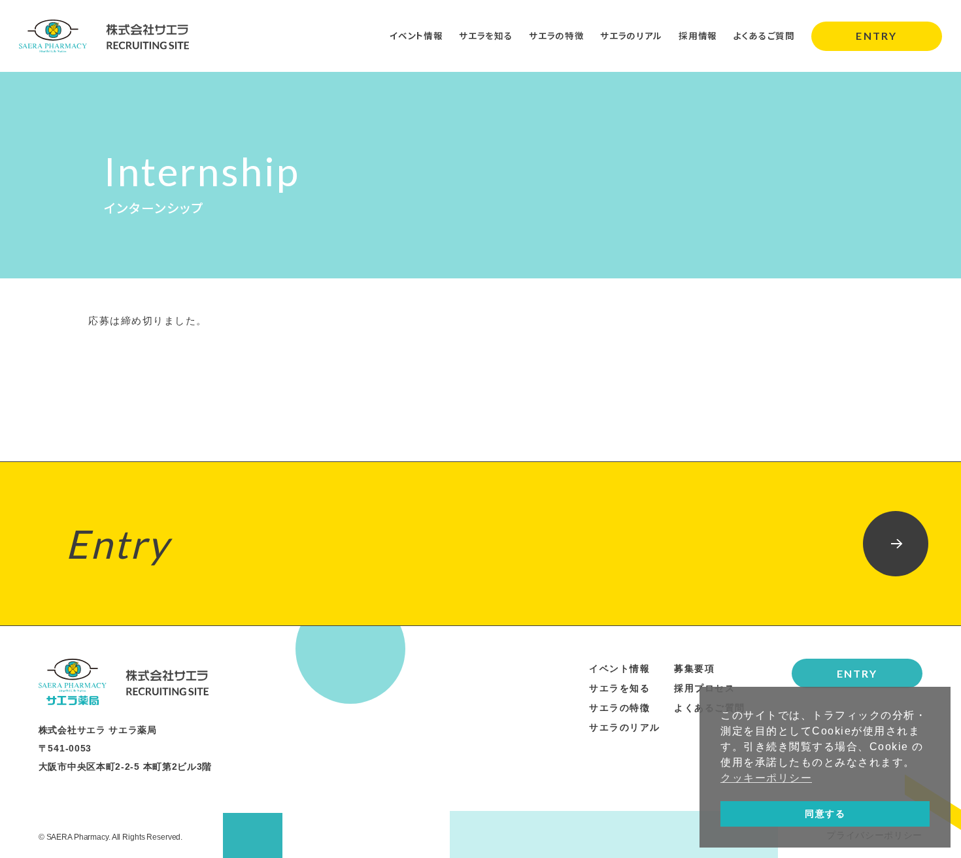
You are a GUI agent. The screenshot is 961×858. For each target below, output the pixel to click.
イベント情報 (416, 35)
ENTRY (876, 35)
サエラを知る (486, 35)
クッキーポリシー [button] (766, 778)
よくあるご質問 (764, 35)
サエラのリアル (631, 35)
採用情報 (698, 35)
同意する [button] (825, 813)
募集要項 (694, 668)
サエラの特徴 (556, 35)
